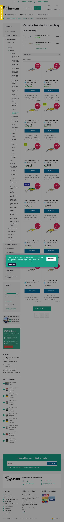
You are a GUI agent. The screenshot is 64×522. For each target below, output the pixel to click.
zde (31, 261)
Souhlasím (51, 259)
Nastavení (12, 264)
